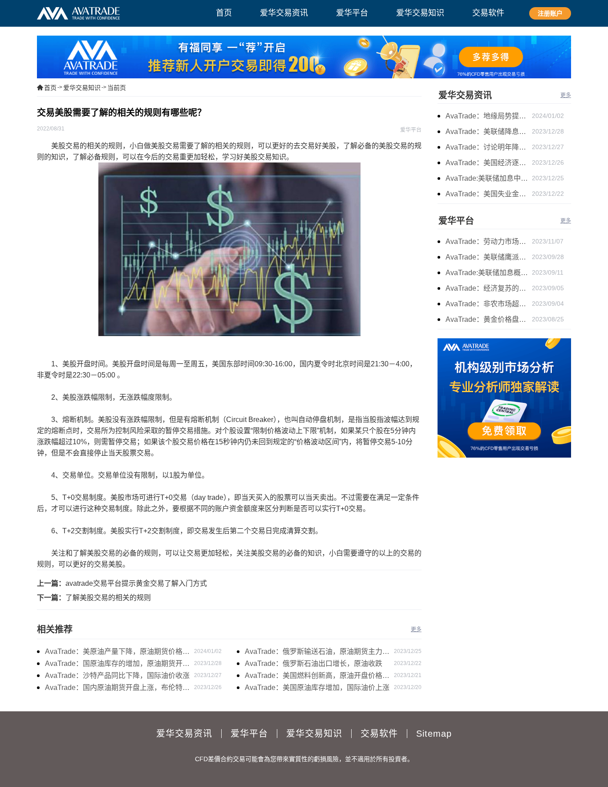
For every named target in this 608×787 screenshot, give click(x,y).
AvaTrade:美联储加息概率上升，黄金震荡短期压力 (489, 272)
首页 (50, 87)
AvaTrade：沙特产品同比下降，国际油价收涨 (117, 675)
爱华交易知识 (82, 87)
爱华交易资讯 (465, 95)
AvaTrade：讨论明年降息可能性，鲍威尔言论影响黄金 (489, 147)
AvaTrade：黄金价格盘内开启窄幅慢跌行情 (489, 319)
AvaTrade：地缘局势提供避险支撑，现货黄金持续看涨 (489, 116)
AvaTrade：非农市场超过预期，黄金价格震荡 (489, 304)
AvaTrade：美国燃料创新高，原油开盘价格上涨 (317, 677)
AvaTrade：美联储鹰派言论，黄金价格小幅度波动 (489, 257)
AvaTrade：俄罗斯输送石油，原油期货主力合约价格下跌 (317, 652)
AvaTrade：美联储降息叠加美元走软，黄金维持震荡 (489, 131)
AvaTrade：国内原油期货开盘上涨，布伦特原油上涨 (117, 689)
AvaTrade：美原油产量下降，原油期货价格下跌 (117, 652)
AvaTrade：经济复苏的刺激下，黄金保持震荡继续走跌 (489, 288)
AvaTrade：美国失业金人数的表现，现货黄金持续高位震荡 (489, 194)
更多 (416, 629)
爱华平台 (456, 221)
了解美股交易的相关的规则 (108, 597)
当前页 (116, 87)
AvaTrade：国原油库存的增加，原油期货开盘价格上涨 (117, 664)
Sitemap (434, 733)
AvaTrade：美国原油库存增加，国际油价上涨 (317, 687)
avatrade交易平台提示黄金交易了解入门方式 (136, 583)
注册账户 (550, 13)
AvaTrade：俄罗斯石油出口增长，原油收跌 (313, 663)
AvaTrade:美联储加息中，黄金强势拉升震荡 (489, 178)
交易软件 (379, 733)
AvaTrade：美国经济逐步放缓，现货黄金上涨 (489, 162)
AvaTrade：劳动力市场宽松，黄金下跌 (489, 241)
